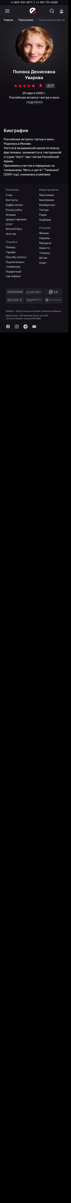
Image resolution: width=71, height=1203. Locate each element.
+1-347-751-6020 (47, 2)
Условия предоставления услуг (16, 219)
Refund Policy (14, 229)
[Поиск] (52, 11)
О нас (9, 195)
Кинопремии (46, 200)
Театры (44, 210)
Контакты (12, 200)
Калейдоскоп (47, 205)
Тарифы (11, 252)
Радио (43, 214)
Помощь (10, 247)
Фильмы (44, 233)
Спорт (43, 262)
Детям (43, 258)
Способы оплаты (16, 257)
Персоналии (46, 195)
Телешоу (44, 253)
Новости (44, 248)
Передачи (45, 243)
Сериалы (44, 238)
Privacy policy (14, 210)
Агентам (11, 234)
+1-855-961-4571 (21, 2)
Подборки (45, 219)
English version (14, 205)
